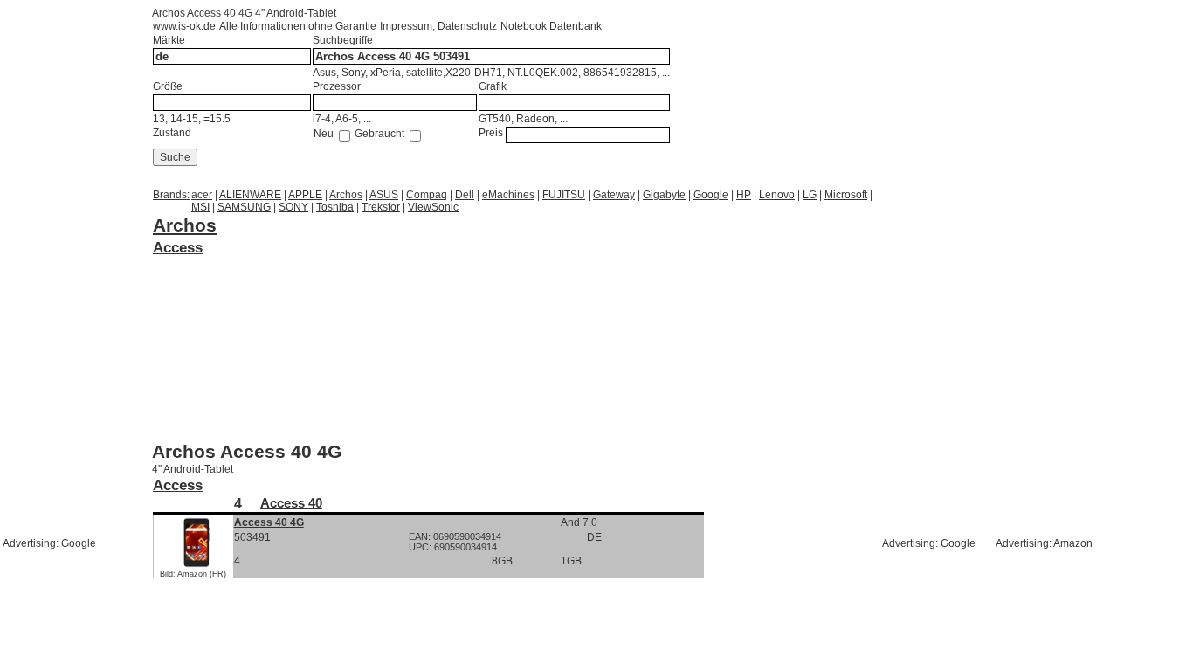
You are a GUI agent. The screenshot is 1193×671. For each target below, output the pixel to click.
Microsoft (845, 195)
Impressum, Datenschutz (438, 26)
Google (710, 195)
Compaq (426, 195)
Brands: (171, 195)
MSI (200, 207)
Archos (345, 195)
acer (201, 195)
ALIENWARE (250, 195)
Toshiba (335, 207)
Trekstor (381, 207)
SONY (293, 207)
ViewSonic (433, 207)
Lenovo (777, 195)
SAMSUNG (244, 207)
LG (810, 195)
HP (743, 195)
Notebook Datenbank (551, 26)
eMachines (508, 195)
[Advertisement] (291, 279)
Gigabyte (664, 195)
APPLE (305, 195)
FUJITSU (563, 195)
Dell (464, 195)
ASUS (383, 195)
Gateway (614, 195)
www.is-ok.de (184, 26)
